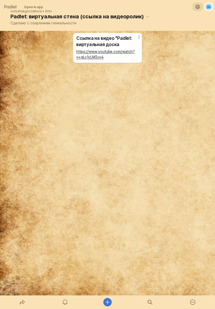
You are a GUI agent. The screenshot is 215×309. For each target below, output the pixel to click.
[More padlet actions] (192, 302)
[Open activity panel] (65, 302)
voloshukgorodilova (26, 11)
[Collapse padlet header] (147, 16)
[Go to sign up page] (209, 7)
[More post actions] (135, 39)
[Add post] (107, 302)
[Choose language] (197, 7)
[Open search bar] (150, 302)
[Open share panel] (22, 302)
